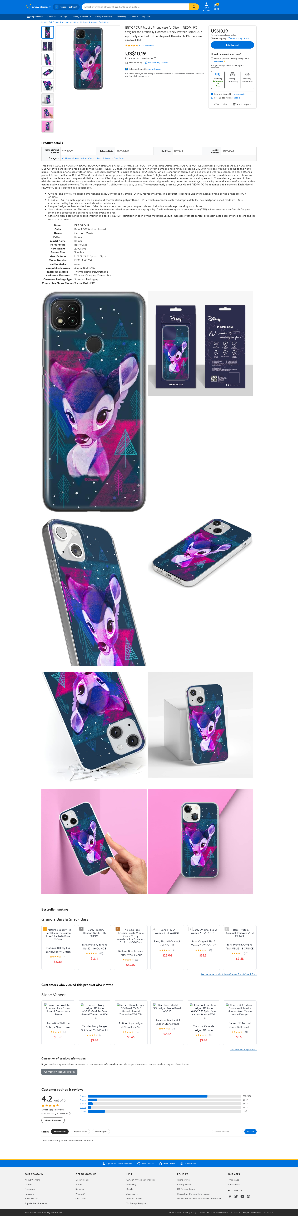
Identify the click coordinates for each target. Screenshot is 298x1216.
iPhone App (233, 1179)
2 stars (83, 1107)
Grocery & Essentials (81, 16)
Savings (63, 16)
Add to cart (232, 45)
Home (44, 22)
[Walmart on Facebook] (230, 1196)
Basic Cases (104, 22)
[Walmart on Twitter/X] (236, 1196)
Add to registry (243, 104)
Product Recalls (134, 1198)
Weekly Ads (190, 1163)
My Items (146, 16)
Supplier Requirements (36, 1203)
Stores (79, 1184)
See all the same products (243, 1049)
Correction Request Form (59, 1071)
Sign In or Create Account (119, 1163)
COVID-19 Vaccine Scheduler (140, 1179)
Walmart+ (80, 1193)
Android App (234, 1184)
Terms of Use (183, 1179)
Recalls (129, 1189)
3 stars (83, 1103)
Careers (134, 16)
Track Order (169, 1163)
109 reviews (148, 45)
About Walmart (32, 1179)
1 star (83, 1111)
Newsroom (30, 1189)
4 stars (83, 1100)
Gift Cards (81, 1198)
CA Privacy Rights (186, 1189)
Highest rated (80, 1131)
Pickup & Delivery (103, 16)
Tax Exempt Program (136, 1203)
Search (250, 1131)
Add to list (222, 104)
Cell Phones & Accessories (60, 22)
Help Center (147, 1163)
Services (51, 16)
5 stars (83, 1096)
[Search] (194, 6)
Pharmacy (121, 16)
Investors (29, 1193)
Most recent (60, 1131)
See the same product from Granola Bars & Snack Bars (229, 974)
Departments (36, 16)
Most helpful (101, 1131)
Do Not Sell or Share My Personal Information (199, 1198)
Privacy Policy (184, 1184)
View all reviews (53, 1120)
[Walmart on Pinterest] (248, 1196)
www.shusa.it (154, 68)
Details (237, 98)
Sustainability (31, 1198)
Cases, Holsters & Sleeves (85, 22)
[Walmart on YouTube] (242, 1196)
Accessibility (132, 1193)
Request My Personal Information (193, 1193)
